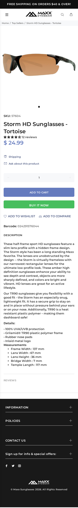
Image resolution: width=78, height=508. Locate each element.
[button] (13, 137)
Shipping (15, 156)
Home (5, 23)
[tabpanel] (39, 65)
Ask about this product (24, 163)
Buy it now (39, 205)
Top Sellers (17, 23)
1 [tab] (39, 107)
